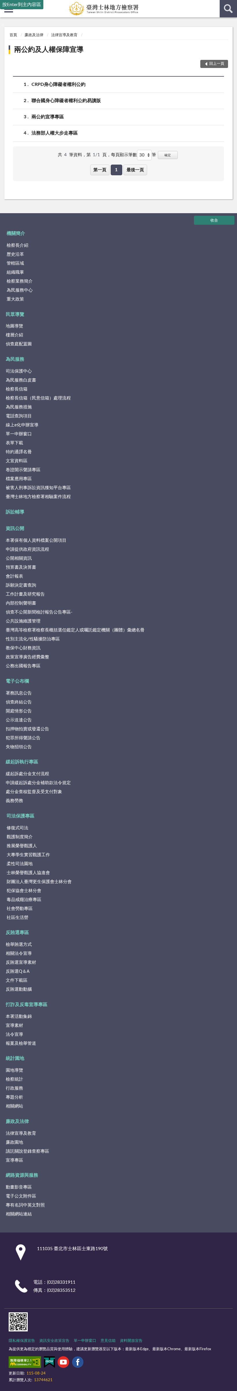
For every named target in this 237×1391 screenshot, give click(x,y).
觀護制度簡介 (20, 837)
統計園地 (15, 1058)
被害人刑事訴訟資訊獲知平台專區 (38, 488)
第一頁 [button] (99, 170)
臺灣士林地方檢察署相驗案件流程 (38, 497)
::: (2, 25)
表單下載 (14, 443)
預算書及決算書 (21, 567)
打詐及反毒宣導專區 (26, 1004)
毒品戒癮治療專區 (24, 900)
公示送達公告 (19, 720)
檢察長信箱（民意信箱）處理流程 (38, 398)
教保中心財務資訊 (23, 648)
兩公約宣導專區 (48, 117)
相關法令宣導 (19, 953)
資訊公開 (15, 528)
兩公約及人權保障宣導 (49, 49)
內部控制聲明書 (21, 603)
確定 (167, 155)
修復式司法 (17, 828)
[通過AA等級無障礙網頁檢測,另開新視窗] (25, 1363)
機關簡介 (16, 233)
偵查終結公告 (19, 702)
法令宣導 (14, 1034)
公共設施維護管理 (23, 621)
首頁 (13, 35)
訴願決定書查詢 (21, 585)
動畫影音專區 (19, 1187)
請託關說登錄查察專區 (27, 1151)
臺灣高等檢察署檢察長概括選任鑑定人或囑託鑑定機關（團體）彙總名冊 (75, 630)
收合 (214, 220)
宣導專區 (14, 1160)
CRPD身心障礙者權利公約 (59, 84)
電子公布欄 (17, 681)
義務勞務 (14, 801)
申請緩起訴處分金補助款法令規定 (38, 783)
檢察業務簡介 (20, 281)
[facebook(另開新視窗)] (78, 1363)
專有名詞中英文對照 (25, 1205)
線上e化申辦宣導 (22, 425)
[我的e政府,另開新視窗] (49, 1363)
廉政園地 (14, 1142)
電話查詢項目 (19, 416)
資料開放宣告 (131, 1341)
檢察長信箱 (16, 389)
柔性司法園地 (20, 864)
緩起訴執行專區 (22, 762)
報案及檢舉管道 (21, 1043)
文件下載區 (16, 980)
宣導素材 (14, 1025)
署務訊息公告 (19, 693)
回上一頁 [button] (216, 64)
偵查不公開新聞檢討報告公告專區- (39, 612)
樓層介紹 (14, 335)
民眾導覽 (15, 314)
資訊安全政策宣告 (54, 1341)
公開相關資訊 (19, 558)
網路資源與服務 (22, 1175)
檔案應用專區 (19, 479)
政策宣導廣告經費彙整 (27, 657)
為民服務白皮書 (21, 380)
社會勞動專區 (20, 909)
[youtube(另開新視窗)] (63, 1363)
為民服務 (15, 359)
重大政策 (15, 299)
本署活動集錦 (19, 1016)
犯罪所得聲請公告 (23, 738)
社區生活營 (17, 917)
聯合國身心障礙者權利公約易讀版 (66, 100)
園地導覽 (14, 1070)
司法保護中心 (19, 371)
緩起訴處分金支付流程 (27, 774)
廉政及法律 (34, 35)
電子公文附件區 (21, 1196)
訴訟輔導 (15, 512)
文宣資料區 (16, 461)
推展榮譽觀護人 (22, 846)
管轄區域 (15, 263)
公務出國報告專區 (23, 666)
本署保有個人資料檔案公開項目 (36, 540)
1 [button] (116, 170)
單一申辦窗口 (19, 434)
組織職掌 (15, 272)
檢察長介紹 (17, 245)
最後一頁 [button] (135, 170)
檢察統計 (14, 1079)
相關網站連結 (19, 1214)
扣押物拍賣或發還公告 (27, 729)
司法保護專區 (20, 816)
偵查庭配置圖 (19, 344)
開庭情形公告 (19, 711)
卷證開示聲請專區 (23, 470)
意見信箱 (108, 1341)
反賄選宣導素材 (21, 962)
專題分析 (14, 1097)
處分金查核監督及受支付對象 (34, 792)
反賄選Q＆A (17, 971)
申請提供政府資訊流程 (27, 549)
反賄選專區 (17, 932)
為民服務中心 (20, 290)
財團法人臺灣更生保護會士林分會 (39, 882)
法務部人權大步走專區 (55, 133)
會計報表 (14, 576)
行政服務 (14, 1088)
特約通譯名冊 (19, 452)
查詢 (228, 8)
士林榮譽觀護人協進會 (28, 873)
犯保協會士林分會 (24, 891)
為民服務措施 (19, 407)
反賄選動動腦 (19, 989)
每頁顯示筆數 (124, 155)
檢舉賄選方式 (19, 944)
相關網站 (14, 1106)
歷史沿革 (15, 254)
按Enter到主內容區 (21, 4)
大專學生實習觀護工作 (28, 855)
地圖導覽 (14, 326)
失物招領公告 (19, 747)
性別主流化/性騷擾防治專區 (33, 639)
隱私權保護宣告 (22, 1341)
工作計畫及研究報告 (25, 594)
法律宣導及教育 (64, 35)
